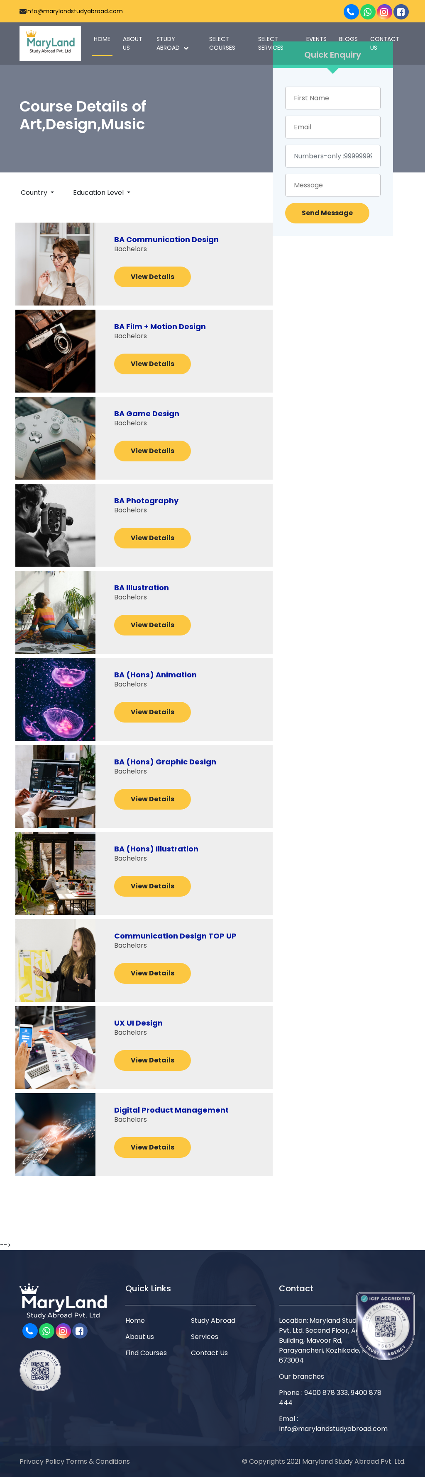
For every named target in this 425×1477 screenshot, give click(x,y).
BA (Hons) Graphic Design (165, 761)
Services (204, 1336)
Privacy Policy (42, 1461)
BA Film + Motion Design (160, 326)
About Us (132, 43)
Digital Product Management (171, 1110)
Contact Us (384, 43)
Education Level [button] (99, 192)
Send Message (327, 213)
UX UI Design (138, 1023)
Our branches (301, 1376)
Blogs (348, 39)
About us (139, 1336)
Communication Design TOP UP (175, 936)
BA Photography (146, 500)
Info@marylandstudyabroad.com (74, 11)
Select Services (270, 43)
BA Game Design (146, 413)
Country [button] (35, 192)
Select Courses (222, 43)
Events (316, 39)
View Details (152, 276)
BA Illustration (141, 587)
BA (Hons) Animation (155, 674)
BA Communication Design (166, 239)
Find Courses (146, 1353)
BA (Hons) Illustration (156, 849)
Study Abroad (168, 43)
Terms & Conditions (98, 1461)
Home (102, 39)
